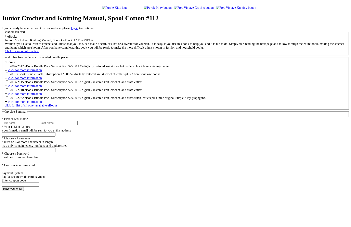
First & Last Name (15, 119)
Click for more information (22, 51)
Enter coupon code (14, 180)
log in (74, 28)
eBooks (11, 36)
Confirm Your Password (18, 165)
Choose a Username (16, 138)
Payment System (12, 173)
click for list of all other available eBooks (31, 105)
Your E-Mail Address (16, 126)
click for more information (25, 70)
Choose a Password (15, 153)
